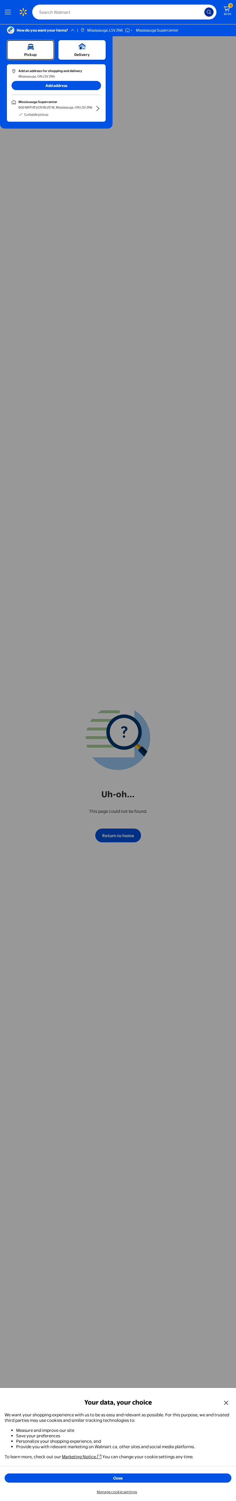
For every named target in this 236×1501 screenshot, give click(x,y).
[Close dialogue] (226, 1402)
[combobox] (124, 12)
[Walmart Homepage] (23, 12)
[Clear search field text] (201, 12)
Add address (56, 85)
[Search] (209, 12)
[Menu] (9, 12)
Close (118, 1478)
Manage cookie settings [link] (117, 1492)
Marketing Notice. (79, 1456)
